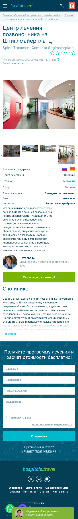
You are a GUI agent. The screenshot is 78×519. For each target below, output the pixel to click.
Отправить (39, 436)
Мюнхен (70, 187)
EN (42, 503)
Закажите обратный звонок (39, 450)
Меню (5, 5)
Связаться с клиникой (39, 277)
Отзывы (15, 491)
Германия (69, 180)
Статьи (44, 491)
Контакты (29, 491)
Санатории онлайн (57, 487)
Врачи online (34, 487)
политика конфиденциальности (52, 424)
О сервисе (15, 487)
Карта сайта (60, 491)
